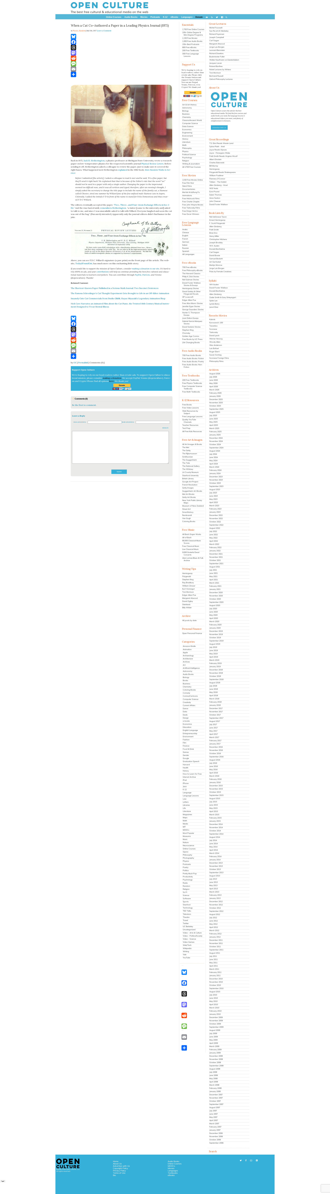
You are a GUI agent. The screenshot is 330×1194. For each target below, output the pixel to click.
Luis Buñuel (214, 348)
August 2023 (214, 489)
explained (122, 170)
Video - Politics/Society (192, 936)
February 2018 (215, 702)
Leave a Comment (104, 31)
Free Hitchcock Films (191, 198)
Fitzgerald (186, 576)
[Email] (121, 69)
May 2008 (213, 1078)
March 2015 (214, 814)
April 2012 (213, 927)
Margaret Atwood (190, 598)
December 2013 (216, 863)
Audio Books (188, 674)
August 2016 (214, 760)
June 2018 (213, 689)
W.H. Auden (214, 246)
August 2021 (214, 567)
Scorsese (213, 329)
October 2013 (215, 869)
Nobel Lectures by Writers (220, 69)
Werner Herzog (215, 339)
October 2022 (215, 522)
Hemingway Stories (190, 288)
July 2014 (213, 840)
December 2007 (216, 1094)
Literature (186, 142)
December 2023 (216, 476)
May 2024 (213, 460)
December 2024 (216, 438)
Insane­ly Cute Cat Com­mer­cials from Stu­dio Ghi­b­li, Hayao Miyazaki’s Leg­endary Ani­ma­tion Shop (118, 298)
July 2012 (213, 917)
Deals (185, 715)
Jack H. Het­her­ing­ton (94, 160)
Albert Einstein (215, 159)
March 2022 (214, 544)
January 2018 (215, 705)
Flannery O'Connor (217, 179)
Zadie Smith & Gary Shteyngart (222, 297)
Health (185, 768)
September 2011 (216, 950)
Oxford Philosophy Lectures (221, 79)
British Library (188, 478)
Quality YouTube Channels (189, 420)
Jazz (185, 786)
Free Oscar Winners (190, 214)
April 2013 (213, 888)
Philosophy (187, 148)
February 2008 (215, 1088)
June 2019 (213, 650)
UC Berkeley (188, 926)
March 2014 (214, 853)
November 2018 (216, 673)
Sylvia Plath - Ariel (217, 146)
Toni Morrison (188, 592)
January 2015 (215, 821)
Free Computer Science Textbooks (192, 387)
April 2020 (213, 618)
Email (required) (79, 422)
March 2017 (214, 737)
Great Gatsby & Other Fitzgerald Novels (191, 292)
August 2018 (214, 682)
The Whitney (187, 469)
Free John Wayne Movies (192, 205)
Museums (187, 836)
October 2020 (215, 599)
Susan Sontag (215, 355)
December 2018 (216, 670)
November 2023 (216, 480)
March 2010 (214, 1008)
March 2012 (214, 930)
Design (186, 718)
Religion (185, 161)
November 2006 (216, 1136)
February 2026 (215, 393)
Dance (185, 708)
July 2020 (213, 608)
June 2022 (213, 534)
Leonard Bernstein (217, 50)
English (185, 235)
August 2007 (214, 1107)
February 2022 (215, 547)
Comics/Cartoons (190, 696)
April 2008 (213, 1082)
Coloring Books (188, 521)
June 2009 (213, 1037)
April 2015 (213, 811)
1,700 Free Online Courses (193, 29)
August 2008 (214, 1069)
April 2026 (213, 386)
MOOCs (186, 830)
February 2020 (215, 625)
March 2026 (214, 390)
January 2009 (215, 1053)
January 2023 (215, 512)
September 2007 (216, 1104)
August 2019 (214, 644)
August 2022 (214, 528)
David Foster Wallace (218, 204)
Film (184, 743)
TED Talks (187, 911)
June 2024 (213, 457)
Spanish (185, 251)
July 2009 (213, 1033)
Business (186, 114)
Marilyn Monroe (215, 265)
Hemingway (187, 573)
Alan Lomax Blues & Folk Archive (192, 559)
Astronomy (187, 108)
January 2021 (215, 589)
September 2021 (216, 563)
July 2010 (213, 995)
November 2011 (216, 943)
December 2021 (216, 554)
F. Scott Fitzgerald (217, 223)
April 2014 (213, 850)
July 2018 (213, 686)
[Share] (121, 74)
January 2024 (215, 473)
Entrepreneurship (190, 733)
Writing (186, 951)
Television (187, 914)
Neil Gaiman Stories (190, 279)
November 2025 (216, 402)
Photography (188, 858)
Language (187, 792)
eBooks (171, 1175)
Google (186, 758)
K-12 (185, 789)
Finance (186, 746)
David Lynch (214, 335)
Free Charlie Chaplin (190, 201)
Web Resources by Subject (190, 412)
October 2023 (215, 483)
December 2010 (216, 979)
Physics (185, 151)
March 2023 (214, 505)
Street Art (186, 509)
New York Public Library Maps (192, 501)
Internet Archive (189, 777)
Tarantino (213, 326)
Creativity (187, 702)
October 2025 (215, 406)
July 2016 (213, 763)
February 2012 (215, 934)
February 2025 (215, 431)
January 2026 (215, 396)
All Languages (188, 254)
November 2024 (216, 441)
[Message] (121, 63)
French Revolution (189, 485)
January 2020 (215, 628)
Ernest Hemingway (217, 220)
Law (184, 799)
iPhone (186, 783)
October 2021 (215, 560)
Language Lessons (191, 795)
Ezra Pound (214, 191)
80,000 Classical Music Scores (191, 541)
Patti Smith (214, 230)
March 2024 (214, 467)
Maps (185, 817)
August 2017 (214, 721)
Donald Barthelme (217, 249)
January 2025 (215, 435)
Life (184, 808)
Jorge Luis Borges (216, 47)
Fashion (186, 739)
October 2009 (215, 1024)
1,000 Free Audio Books (192, 41)
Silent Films (187, 186)
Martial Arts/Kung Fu (191, 192)
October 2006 (215, 1140)
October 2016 (215, 753)
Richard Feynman (216, 34)
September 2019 (216, 641)
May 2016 (213, 769)
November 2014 (216, 827)
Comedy (186, 693)
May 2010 (213, 1001)
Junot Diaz (213, 307)
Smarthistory (187, 512)
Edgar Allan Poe (189, 300)
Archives (186, 662)
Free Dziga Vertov (190, 211)
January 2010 (215, 1014)
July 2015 (213, 802)
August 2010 (214, 991)
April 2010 (213, 1004)
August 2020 (214, 605)
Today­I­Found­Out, (84, 263)
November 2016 (216, 750)
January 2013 (215, 898)
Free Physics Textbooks (192, 383)
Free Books (187, 404)
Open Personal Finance (192, 633)
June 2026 (213, 380)
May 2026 (213, 383)
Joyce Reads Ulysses (218, 150)
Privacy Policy (119, 1170)
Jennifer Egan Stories (191, 306)
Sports (186, 901)
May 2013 (213, 885)
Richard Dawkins (216, 53)
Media (185, 824)
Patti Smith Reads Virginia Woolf (223, 156)
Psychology (187, 157)
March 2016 (214, 776)
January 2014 (215, 859)
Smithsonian (187, 457)
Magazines (187, 814)
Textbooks (173, 1173)
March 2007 (214, 1123)
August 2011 (214, 953)
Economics (186, 129)
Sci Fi (185, 892)
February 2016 (215, 779)
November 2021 (216, 557)
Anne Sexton (214, 198)
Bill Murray (213, 166)
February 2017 (215, 740)
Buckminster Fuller (217, 56)
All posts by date (189, 620)
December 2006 (216, 1133)
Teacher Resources (190, 425)
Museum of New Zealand (193, 506)
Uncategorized (189, 929)
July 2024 (213, 454)
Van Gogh (186, 518)
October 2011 (215, 946)
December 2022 (216, 515)
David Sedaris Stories (191, 327)
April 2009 (213, 1043)
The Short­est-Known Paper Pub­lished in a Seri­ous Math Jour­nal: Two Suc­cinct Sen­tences (115, 288)
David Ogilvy (187, 601)
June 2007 (213, 1114)
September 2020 (216, 602)
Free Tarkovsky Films (191, 208)
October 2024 (215, 444)
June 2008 (213, 1075)
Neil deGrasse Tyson (218, 217)
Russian (185, 248)
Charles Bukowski (216, 162)
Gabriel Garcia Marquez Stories (192, 322)
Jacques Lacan (215, 63)
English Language (190, 730)
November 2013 (216, 866)
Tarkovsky (213, 332)
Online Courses (189, 849)
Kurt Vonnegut (188, 589)
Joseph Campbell (216, 37)
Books (185, 680)
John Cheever (215, 201)
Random (82, 31)
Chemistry (186, 117)
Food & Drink (188, 749)
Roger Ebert (214, 351)
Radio (185, 883)
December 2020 (216, 592)
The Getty (186, 450)
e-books (186, 721)
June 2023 (213, 496)
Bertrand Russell (216, 76)
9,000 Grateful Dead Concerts (190, 553)
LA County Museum (190, 472)
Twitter (186, 923)
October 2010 (215, 985)
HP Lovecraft (187, 297)
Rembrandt (187, 515)
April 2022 (213, 541)
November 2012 (216, 905)
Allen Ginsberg (215, 226)
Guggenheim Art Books (192, 491)
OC (75, 362)
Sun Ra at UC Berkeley (218, 31)
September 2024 (216, 447)
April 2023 (213, 502)
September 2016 (216, 756)
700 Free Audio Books (191, 355)
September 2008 (216, 1065)
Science (186, 895)
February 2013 (215, 895)
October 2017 (215, 715)
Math (184, 145)
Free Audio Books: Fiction (193, 358)
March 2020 (214, 621)
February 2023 (215, 509)
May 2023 (213, 499)
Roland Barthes (216, 66)
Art (184, 665)
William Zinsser (188, 586)
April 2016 (213, 773)
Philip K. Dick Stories (190, 276)
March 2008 (214, 1085)
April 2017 (213, 734)
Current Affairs (189, 705)
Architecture (188, 659)
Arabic (185, 229)
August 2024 (214, 451)
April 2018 (213, 695)
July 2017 (213, 724)
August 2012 (214, 914)
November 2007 (216, 1098)
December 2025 (216, 399)
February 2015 (215, 818)
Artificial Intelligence (191, 668)
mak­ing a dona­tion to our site (145, 268)
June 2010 (213, 998)
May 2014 (213, 847)
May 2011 (213, 962)
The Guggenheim (189, 460)
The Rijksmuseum (189, 453)
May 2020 (213, 615)
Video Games (188, 942)
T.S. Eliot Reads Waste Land (221, 143)
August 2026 (214, 373)
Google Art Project (190, 481)
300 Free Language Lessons (190, 55)
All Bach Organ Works (191, 534)
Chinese (185, 232)
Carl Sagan (214, 40)
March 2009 (214, 1046)
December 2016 (216, 747)
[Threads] (121, 47)
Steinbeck (186, 604)
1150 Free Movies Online (192, 180)
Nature (186, 842)
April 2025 (213, 425)
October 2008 (215, 1062)
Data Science (187, 126)
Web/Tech (187, 945)
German (185, 242)
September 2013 (216, 872)
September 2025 (216, 409)
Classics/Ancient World (192, 120)
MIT (184, 827)
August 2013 (214, 876)
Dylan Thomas (215, 195)
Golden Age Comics (190, 336)
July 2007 (213, 1111)
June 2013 (213, 882)
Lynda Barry (214, 304)
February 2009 (215, 1049)
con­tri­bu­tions (102, 271)
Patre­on (146, 274)
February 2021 (215, 586)
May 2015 (213, 808)
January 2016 (215, 782)
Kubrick (212, 319)
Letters (186, 802)
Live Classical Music (190, 549)
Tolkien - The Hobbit (217, 182)
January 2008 (215, 1091)
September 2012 (216, 911)
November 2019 (216, 634)
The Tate (186, 463)
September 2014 (216, 834)
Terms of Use (119, 1173)
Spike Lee (213, 300)
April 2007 (213, 1120)
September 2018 (216, 679)
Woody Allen (214, 342)
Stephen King (187, 330)
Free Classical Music (190, 546)
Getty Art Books (189, 497)
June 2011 (213, 959)
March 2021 (214, 583)
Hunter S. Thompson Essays (191, 313)
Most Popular (188, 833)
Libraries (186, 805)
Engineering (187, 132)
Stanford (186, 905)
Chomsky (186, 333)
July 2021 (213, 570)
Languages (173, 1170)
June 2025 (213, 419)
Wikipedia (187, 948)
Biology (185, 111)
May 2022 (213, 538)
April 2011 (213, 966)
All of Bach (186, 537)
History (185, 139)
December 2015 (216, 785)
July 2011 (213, 956)
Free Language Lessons (192, 416)
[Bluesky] (121, 36)
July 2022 (213, 531)
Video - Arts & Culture (192, 933)
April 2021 (213, 579)
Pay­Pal (138, 274)
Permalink (83, 362)
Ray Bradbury (188, 582)
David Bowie (214, 255)
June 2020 (213, 612)
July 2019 (213, 647)
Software (187, 898)
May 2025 (213, 422)
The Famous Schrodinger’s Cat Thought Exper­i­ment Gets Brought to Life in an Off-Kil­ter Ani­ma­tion (120, 293)
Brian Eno (213, 233)
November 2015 (216, 789)
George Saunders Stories (193, 309)
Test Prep (186, 428)
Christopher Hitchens (218, 239)
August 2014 (214, 837)
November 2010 (216, 982)
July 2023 (213, 493)
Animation (187, 649)
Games (186, 752)
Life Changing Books (191, 342)
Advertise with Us (121, 1166)
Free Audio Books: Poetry (193, 361)
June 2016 (213, 766)
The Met (185, 447)
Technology (188, 908)
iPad (185, 780)
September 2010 (216, 988)
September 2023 (216, 486)
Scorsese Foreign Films (219, 358)
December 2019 (216, 631)
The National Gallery (191, 466)
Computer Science (190, 123)
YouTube (186, 957)
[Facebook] (121, 42)
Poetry (185, 867)
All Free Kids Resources (192, 431)
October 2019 (215, 637)
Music (185, 839)
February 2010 (215, 1011)
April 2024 (213, 464)
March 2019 (214, 660)
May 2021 (213, 576)
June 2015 (213, 805)
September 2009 (216, 1027)
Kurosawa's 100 (216, 322)
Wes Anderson (215, 345)
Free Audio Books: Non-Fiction (192, 365)
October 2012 (215, 908)
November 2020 (216, 596)
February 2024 (215, 470)
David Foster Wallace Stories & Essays (191, 284)
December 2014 (216, 824)
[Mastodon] (121, 52)
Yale (184, 954)
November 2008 (216, 1059)
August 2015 (214, 798)
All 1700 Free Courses (191, 167)
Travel (185, 920)
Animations (187, 195)
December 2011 (216, 940)
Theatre (186, 917)
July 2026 (213, 377)
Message (165, 428)
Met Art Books (188, 494)
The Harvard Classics (191, 273)
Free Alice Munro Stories (192, 303)
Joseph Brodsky (216, 242)
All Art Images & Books (192, 444)
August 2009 (214, 1030)
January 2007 (215, 1130)
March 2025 (214, 428)
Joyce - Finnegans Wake (219, 153)
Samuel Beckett (216, 258)
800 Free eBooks (189, 47)
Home (115, 1161)
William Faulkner (216, 175)
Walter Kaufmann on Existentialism (224, 60)
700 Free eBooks (189, 267)
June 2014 (213, 843)
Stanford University (190, 475)
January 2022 (215, 550)
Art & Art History (189, 105)
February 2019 (215, 663)
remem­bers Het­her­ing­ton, (113, 208)
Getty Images (188, 488)
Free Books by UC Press (192, 339)
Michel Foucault (215, 28)
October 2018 (215, 676)
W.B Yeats (213, 188)
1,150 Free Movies (189, 38)
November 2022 (216, 518)
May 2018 (213, 692)
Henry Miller (214, 236)
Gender (186, 755)
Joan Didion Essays (190, 318)
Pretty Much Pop (190, 873)
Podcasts (187, 864)
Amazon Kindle (189, 646)
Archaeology (188, 655)
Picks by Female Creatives (220, 271)
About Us (117, 1163)
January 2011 (215, 975)
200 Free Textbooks (190, 50)
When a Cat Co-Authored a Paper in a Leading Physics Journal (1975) (120, 26)
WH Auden (214, 284)
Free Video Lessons (190, 408)
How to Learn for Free (192, 774)
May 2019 (213, 653)
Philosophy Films (216, 361)
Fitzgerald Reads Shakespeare (222, 172)
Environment (187, 136)
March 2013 (214, 892)
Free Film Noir (188, 183)
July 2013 (213, 879)
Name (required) (128, 422)
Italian (184, 245)
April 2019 (213, 657)
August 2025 (214, 412)
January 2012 (215, 937)
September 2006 (216, 1143)
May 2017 (213, 731)
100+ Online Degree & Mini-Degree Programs (192, 33)
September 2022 (216, 525)
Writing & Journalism (191, 164)
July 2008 (213, 1072)
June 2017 (213, 728)
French (185, 239)
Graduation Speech (191, 761)
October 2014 (215, 831)
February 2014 (215, 856)
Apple (185, 652)
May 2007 (213, 1117)
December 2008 (216, 1056)
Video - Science (189, 939)
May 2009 (213, 1040)
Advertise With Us (219, 127)
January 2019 (215, 666)
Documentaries (188, 189)
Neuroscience (188, 845)
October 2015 (215, 792)
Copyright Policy (120, 1168)
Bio (114, 1175)
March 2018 (214, 699)
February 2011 (215, 972)
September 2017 (216, 718)
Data (185, 711)
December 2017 (216, 708)
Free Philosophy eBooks (192, 270)
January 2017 (215, 744)
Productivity (188, 876)
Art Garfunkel (215, 262)
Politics (186, 870)
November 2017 (216, 711)
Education (187, 727)
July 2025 (213, 415)
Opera (185, 852)
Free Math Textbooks (191, 392)
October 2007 (215, 1101)
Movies (171, 1168)
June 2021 (213, 573)
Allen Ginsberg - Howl (218, 185)
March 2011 (214, 969)
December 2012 (216, 901)
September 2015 (216, 795)
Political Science (189, 154)
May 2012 (213, 924)
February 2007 (215, 1127)
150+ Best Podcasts (190, 44)
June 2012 (213, 921)
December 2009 (216, 1017)
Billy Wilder (187, 607)
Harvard (186, 764)
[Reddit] (121, 58)
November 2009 (216, 1020)
